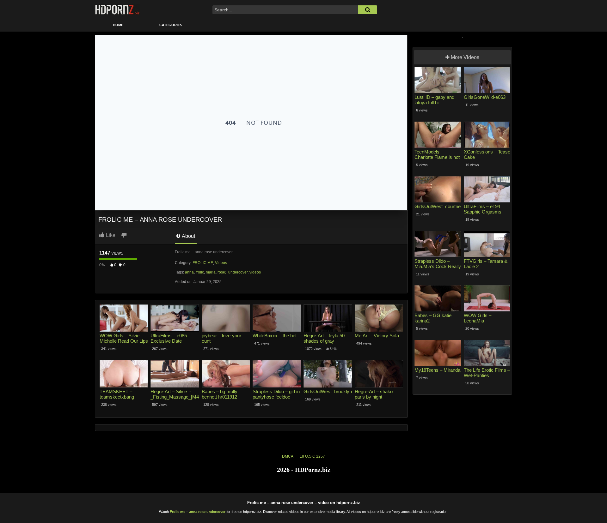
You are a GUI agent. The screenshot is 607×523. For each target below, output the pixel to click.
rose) (222, 272)
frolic (200, 272)
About (188, 236)
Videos (221, 263)
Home (118, 25)
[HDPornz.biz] (117, 9)
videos (255, 272)
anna (189, 272)
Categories (170, 25)
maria (211, 272)
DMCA (287, 456)
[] (367, 9)
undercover (238, 272)
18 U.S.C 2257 (312, 456)
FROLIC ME (203, 263)
